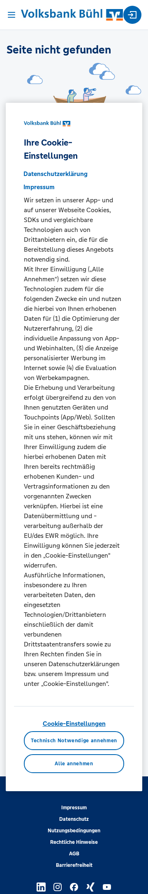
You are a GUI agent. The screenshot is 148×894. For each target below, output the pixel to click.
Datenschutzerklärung (55, 174)
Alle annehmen (74, 763)
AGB (74, 853)
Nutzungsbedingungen (74, 830)
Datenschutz (74, 819)
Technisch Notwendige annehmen (74, 740)
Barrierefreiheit (74, 865)
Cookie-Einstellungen (74, 723)
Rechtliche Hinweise (74, 842)
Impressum (74, 807)
